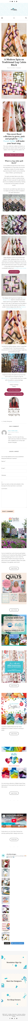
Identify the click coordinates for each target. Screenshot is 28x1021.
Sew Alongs (5, 1015)
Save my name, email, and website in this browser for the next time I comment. (12, 485)
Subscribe (14, 839)
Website (3, 475)
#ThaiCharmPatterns (13, 382)
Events (13, 1016)
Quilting (23, 1014)
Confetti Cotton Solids (20, 268)
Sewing (19, 1014)
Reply (9, 434)
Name (3, 461)
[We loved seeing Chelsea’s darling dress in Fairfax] (6, 864)
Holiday (10, 1014)
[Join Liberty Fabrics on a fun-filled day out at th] (6, 900)
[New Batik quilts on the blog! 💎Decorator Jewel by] (6, 882)
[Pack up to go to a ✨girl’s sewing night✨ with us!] (6, 891)
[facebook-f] (10, 1)
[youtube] (12, 1)
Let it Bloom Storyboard (14, 155)
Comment (4, 488)
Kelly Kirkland (12, 430)
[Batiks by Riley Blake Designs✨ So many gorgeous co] (6, 909)
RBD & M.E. (5, 1014)
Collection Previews (20, 1015)
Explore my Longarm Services (14, 394)
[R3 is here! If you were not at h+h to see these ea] (6, 918)
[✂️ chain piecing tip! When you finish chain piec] (6, 873)
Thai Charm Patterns (14, 390)
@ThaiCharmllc (6, 378)
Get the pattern (14, 271)
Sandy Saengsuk (7, 421)
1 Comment (18, 67)
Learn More (14, 568)
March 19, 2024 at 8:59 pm (13, 432)
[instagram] (14, 1)
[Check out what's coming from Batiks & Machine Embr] (6, 927)
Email (3, 468)
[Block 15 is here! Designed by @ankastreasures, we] (6, 936)
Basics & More (12, 1015)
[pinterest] (16, 1)
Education (14, 1014)
